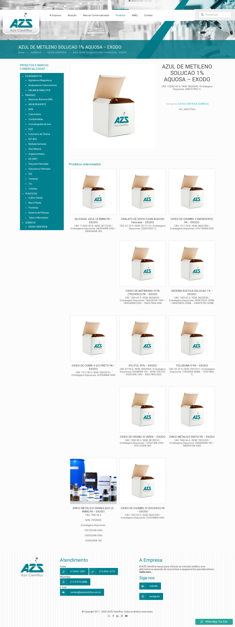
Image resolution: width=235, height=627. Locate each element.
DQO (30, 129)
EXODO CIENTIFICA (57, 52)
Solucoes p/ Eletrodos (39, 169)
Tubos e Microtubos (38, 217)
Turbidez (32, 188)
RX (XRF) (32, 159)
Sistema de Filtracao (38, 212)
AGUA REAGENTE (37, 104)
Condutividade (35, 119)
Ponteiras (33, 207)
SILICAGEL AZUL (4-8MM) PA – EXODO (93, 220)
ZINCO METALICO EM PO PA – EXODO (192, 436)
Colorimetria (34, 114)
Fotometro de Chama (39, 134)
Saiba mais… (146, 572)
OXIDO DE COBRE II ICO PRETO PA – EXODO (93, 367)
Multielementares (37, 144)
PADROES (30, 95)
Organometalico (36, 154)
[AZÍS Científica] (21, 24)
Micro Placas (34, 202)
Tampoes (33, 178)
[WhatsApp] (109, 616)
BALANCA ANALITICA (39, 90)
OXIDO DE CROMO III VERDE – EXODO (142, 436)
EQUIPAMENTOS (33, 76)
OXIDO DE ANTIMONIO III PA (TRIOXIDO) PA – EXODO (143, 292)
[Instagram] (122, 616)
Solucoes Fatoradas (38, 164)
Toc (30, 183)
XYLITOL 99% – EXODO (143, 365)
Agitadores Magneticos (40, 80)
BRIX (30, 109)
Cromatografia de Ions (39, 124)
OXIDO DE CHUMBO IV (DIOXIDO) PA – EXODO (143, 509)
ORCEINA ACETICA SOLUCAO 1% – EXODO (192, 292)
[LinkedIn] (117, 616)
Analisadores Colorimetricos (42, 85)
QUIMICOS (36, 52)
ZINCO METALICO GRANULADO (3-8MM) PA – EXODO (93, 509)
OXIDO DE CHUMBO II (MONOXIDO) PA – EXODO (192, 220)
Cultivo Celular (35, 198)
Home (21, 52)
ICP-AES (32, 139)
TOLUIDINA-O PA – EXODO (192, 365)
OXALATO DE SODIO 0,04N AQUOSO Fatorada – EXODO (142, 220)
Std (30, 174)
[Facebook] (113, 616)
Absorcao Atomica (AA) (40, 99)
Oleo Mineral (34, 149)
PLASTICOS (31, 193)
